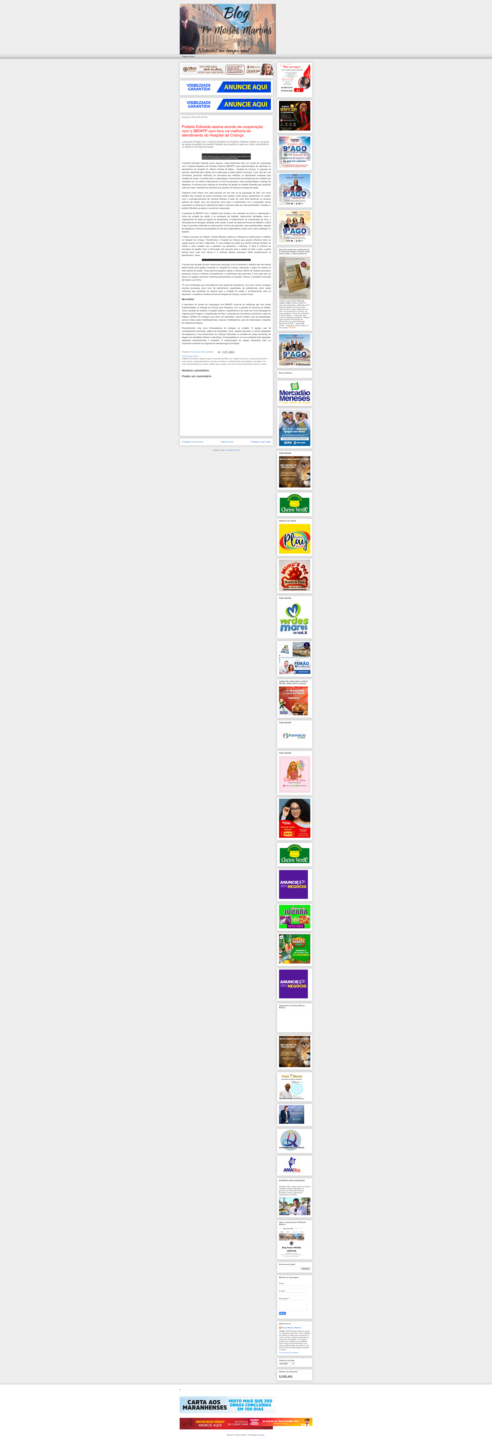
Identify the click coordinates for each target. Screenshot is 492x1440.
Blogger (261, 1435)
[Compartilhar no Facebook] (230, 352)
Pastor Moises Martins (291, 1328)
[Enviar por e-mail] (223, 352)
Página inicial (188, 56)
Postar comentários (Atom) (230, 450)
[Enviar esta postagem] (219, 352)
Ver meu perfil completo (288, 1352)
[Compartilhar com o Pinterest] (233, 352)
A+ (269, 152)
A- (266, 152)
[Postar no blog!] (226, 352)
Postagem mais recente (192, 442)
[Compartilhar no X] (228, 352)
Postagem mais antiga (261, 442)
